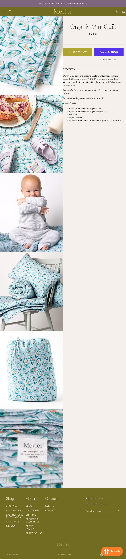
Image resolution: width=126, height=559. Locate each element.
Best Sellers (14, 510)
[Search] (10, 11)
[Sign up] (118, 511)
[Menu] (3, 11)
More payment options (108, 59)
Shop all (11, 505)
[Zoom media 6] (31, 448)
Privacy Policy (30, 527)
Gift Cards (13, 521)
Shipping (31, 514)
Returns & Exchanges (32, 520)
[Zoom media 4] (31, 291)
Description (70, 69)
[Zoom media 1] (31, 55)
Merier (15, 554)
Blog (29, 505)
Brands (10, 526)
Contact (50, 510)
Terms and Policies (63, 554)
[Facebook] (102, 555)
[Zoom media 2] (31, 134)
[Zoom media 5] (31, 370)
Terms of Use (34, 533)
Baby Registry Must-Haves (14, 516)
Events (49, 505)
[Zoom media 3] (31, 212)
